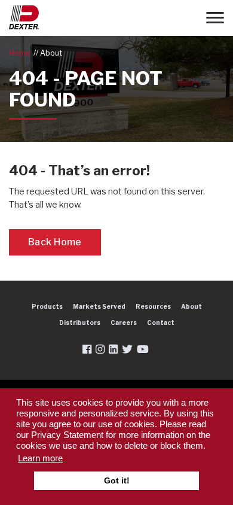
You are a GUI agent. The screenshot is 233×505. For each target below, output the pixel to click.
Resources (153, 306)
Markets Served (99, 306)
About (51, 52)
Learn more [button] (40, 458)
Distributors (79, 322)
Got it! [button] (117, 480)
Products (47, 306)
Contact (160, 322)
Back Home (55, 242)
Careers (124, 322)
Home (19, 52)
